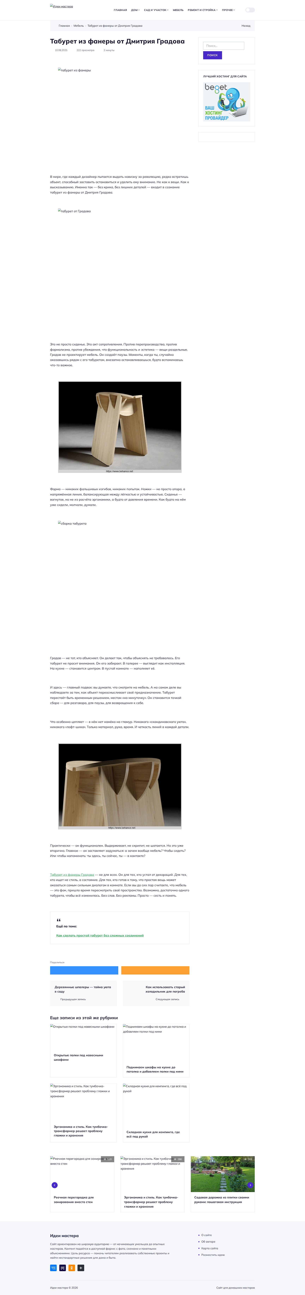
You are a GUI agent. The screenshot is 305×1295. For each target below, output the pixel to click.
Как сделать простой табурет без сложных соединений (100, 935)
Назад (246, 25)
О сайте (206, 1235)
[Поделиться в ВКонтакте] (84, 970)
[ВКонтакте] (53, 1268)
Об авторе (208, 1241)
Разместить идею (213, 1255)
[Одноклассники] (71, 1268)
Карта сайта (209, 1248)
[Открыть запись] (83, 1050)
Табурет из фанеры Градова (72, 875)
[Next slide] (250, 1185)
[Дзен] (80, 1268)
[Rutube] (62, 1268)
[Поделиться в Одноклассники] (155, 970)
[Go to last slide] (55, 1185)
